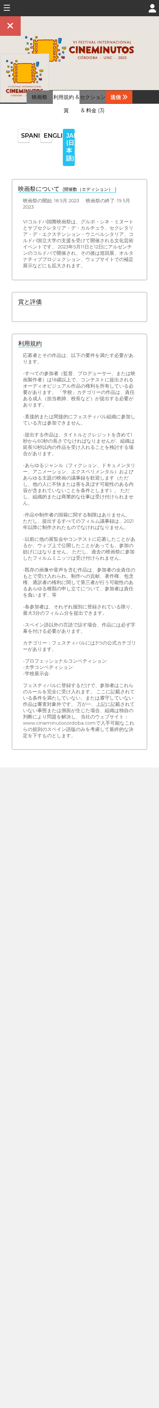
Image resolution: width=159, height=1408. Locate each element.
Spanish (25, 135)
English (48, 135)
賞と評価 (30, 301)
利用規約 (30, 343)
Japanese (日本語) (70, 147)
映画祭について (67, 188)
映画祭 (39, 97)
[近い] (10, 26)
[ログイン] (152, 7)
